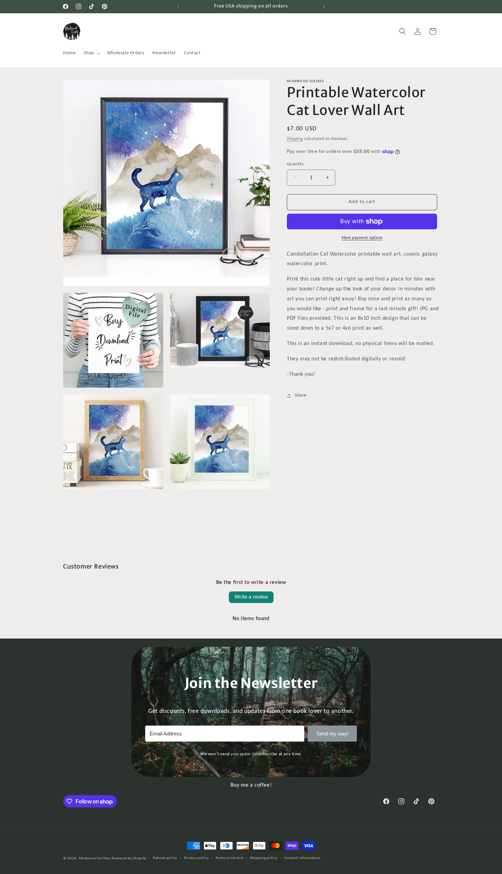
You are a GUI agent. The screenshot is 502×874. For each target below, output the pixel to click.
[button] (91, 53)
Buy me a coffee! (251, 785)
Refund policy (165, 858)
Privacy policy (196, 858)
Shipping (295, 139)
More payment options (362, 238)
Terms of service (229, 858)
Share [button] (301, 395)
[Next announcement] (323, 6)
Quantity (295, 164)
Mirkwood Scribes (94, 858)
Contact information (302, 858)
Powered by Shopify (129, 858)
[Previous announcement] (178, 6)
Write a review (251, 597)
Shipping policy (264, 858)
